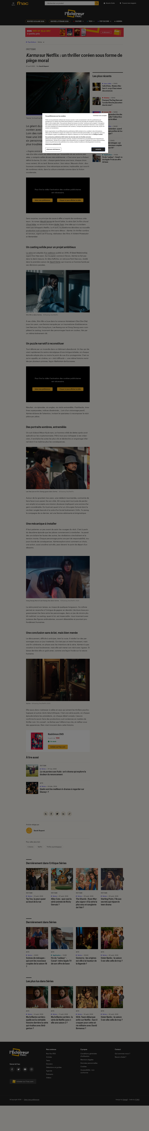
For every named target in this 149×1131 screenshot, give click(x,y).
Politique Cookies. (98, 134)
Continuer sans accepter (100, 115)
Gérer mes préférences (53, 149)
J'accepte (98, 149)
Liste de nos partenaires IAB (53, 144)
